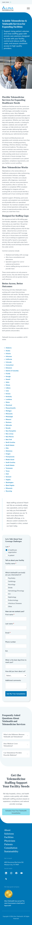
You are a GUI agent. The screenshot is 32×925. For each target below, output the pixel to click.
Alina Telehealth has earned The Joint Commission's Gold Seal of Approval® (14, 903)
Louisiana (9, 399)
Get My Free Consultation (16, 694)
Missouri (8, 419)
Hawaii (8, 379)
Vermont (8, 477)
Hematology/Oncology (16, 591)
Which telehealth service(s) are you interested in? (15, 574)
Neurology (11, 584)
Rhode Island (10, 459)
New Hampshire (11, 431)
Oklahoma (9, 451)
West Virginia (10, 485)
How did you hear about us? (15, 671)
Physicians (9, 840)
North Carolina (10, 442)
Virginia (8, 479)
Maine (8, 402)
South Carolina (10, 462)
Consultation (10, 847)
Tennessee (9, 468)
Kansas (8, 393)
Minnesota (9, 414)
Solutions (9, 833)
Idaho (7, 382)
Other (10, 606)
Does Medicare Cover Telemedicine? (11, 745)
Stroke (10, 588)
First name (9, 615)
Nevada (8, 428)
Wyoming (9, 491)
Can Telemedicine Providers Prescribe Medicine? (13, 754)
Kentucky (9, 396)
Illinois (8, 385)
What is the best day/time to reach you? (15, 661)
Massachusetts (11, 408)
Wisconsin (9, 488)
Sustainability (11, 851)
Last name (9, 624)
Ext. (6, 651)
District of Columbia (12, 371)
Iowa (7, 391)
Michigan (9, 411)
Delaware (9, 368)
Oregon (8, 454)
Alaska (8, 351)
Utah (7, 474)
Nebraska (9, 425)
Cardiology (12, 581)
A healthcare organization (12, 551)
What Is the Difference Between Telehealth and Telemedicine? (14, 736)
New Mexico (10, 436)
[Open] (28, 8)
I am (7, 547)
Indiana (8, 388)
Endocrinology (13, 600)
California (9, 359)
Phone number (10, 642)
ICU (9, 594)
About (7, 830)
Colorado (9, 362)
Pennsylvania (10, 457)
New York (9, 439)
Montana (8, 422)
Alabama (9, 348)
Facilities (8, 837)
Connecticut (9, 365)
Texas (8, 471)
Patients (8, 844)
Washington (9, 482)
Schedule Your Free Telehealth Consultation (16, 812)
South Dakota (10, 465)
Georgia (8, 376)
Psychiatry (11, 578)
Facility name (10, 563)
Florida (8, 373)
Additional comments (13, 680)
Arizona (8, 353)
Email (7, 633)
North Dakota (10, 445)
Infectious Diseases (15, 603)
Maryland (9, 405)
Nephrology (12, 597)
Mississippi (9, 416)
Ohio (7, 448)
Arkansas (9, 356)
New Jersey (9, 434)
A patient (11, 555)
